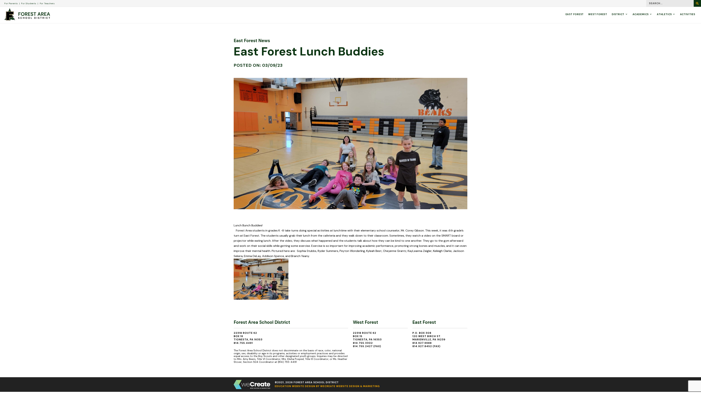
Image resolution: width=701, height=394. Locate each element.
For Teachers (47, 3)
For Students (28, 3)
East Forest (575, 14)
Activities (687, 14)
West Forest (597, 14)
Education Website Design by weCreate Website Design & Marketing (327, 386)
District (618, 14)
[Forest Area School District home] (27, 14)
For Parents (11, 3)
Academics (641, 14)
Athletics (664, 14)
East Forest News (252, 40)
